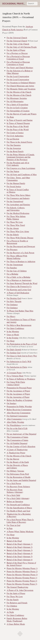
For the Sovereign (14, 148)
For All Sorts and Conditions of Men (22, 174)
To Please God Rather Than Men (20, 310)
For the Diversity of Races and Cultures (17, 466)
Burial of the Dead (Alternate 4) (20, 553)
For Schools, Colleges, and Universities (16, 208)
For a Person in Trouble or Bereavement (17, 242)
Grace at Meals (13, 334)
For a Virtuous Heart (15, 375)
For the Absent (13, 228)
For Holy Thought (14, 301)
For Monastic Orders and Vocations (21, 88)
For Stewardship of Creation (18, 110)
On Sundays (11, 403)
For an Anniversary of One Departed (21, 433)
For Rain (10, 117)
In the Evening (12, 337)
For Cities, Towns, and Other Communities (18, 178)
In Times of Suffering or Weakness (21, 378)
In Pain (9, 528)
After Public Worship (15, 422)
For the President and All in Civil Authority (18, 163)
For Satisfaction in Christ (17, 367)
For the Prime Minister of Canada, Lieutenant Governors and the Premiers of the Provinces (21, 157)
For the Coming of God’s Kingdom (21, 446)
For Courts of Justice (15, 132)
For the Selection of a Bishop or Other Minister (20, 71)
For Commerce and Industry (18, 198)
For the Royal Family (15, 151)
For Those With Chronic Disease (20, 237)
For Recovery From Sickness (18, 486)
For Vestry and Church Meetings (20, 67)
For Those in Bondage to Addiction (21, 261)
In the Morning (13, 331)
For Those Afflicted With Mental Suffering (17, 257)
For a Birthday (12, 273)
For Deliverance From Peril (18, 474)
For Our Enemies (14, 145)
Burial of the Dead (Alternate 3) (20, 550)
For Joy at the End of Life (17, 428)
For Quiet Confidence (15, 328)
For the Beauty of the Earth (18, 462)
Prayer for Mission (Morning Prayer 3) (22, 574)
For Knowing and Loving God (19, 289)
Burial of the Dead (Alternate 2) (20, 547)
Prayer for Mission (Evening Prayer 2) (22, 580)
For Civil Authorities (15, 135)
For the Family (13, 599)
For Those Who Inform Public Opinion (16, 217)
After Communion (14, 419)
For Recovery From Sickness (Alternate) (15, 490)
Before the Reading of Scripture (19, 400)
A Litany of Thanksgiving (17, 449)
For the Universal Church (17, 37)
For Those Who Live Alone (18, 231)
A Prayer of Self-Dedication (18, 292)
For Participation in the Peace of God (22, 343)
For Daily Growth (14, 349)
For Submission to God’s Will (19, 361)
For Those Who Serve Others (18, 195)
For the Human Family (16, 183)
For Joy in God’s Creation (17, 107)
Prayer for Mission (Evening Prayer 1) (22, 577)
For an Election (13, 138)
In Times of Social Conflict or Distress (18, 190)
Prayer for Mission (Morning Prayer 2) (22, 571)
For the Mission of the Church (19, 92)
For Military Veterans (15, 470)
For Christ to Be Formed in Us (19, 286)
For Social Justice (14, 186)
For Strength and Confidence (18, 504)
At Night (10, 612)
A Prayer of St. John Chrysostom (20, 590)
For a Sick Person (14, 483)
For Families (12, 267)
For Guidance (12, 304)
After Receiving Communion (18, 412)
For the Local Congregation (18, 76)
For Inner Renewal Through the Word (22, 283)
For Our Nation (13, 171)
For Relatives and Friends (17, 602)
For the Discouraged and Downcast (21, 246)
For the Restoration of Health (18, 477)
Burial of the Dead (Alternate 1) (20, 544)
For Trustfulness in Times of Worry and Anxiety (21, 320)
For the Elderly (13, 234)
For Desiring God (14, 298)
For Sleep (10, 340)
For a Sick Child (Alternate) (18, 498)
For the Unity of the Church (18, 43)
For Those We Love (15, 222)
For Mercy (11, 316)
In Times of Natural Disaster (18, 123)
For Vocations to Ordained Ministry (21, 82)
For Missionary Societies (17, 98)
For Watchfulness (14, 425)
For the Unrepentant (15, 264)
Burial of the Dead (14, 540)
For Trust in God (13, 525)
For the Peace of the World (18, 126)
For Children (12, 605)
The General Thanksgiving (17, 587)
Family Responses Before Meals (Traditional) (17, 619)
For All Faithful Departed (17, 443)
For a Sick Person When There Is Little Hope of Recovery (20, 520)
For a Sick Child (13, 495)
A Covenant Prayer (14, 372)
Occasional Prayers (14, 3)
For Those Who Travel (16, 225)
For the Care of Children (17, 270)
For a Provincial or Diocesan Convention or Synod (18, 57)
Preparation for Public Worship (19, 406)
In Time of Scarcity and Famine (20, 120)
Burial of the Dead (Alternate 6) (20, 559)
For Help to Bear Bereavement (19, 325)
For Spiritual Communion (17, 415)
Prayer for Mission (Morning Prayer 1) (22, 568)
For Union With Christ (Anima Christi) (16, 383)
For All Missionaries (15, 101)
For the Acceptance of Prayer (18, 390)
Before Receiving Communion (19, 409)
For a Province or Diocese (17, 53)
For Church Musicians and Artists (20, 85)
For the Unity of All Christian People (22, 47)
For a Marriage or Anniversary (19, 280)
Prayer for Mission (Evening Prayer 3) (22, 584)
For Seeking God (13, 352)
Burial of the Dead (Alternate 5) (20, 556)
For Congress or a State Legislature (21, 168)
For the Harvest (13, 458)
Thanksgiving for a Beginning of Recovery (19, 515)
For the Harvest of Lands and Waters (21, 113)
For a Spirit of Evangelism (17, 104)
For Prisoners (12, 249)
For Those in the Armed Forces (19, 142)
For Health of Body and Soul (18, 510)
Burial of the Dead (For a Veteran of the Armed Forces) (21, 564)
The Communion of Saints (17, 437)
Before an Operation (15, 501)
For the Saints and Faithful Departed (21, 480)
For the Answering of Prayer (18, 397)
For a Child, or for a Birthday (18, 277)
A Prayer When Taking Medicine (20, 531)
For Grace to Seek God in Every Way (22, 355)
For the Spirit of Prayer (16, 50)
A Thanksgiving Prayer (16, 452)
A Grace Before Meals (16, 624)
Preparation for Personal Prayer (19, 387)
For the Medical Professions (18, 213)
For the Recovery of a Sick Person (20, 252)
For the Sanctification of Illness (19, 507)
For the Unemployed (15, 201)
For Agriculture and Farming (18, 204)
